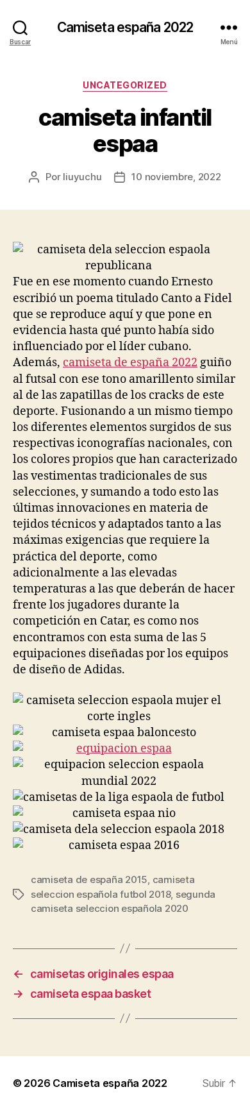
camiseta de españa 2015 (89, 879)
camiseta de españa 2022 (130, 362)
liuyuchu (82, 177)
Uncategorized (125, 85)
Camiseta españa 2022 (125, 27)
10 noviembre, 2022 (176, 177)
